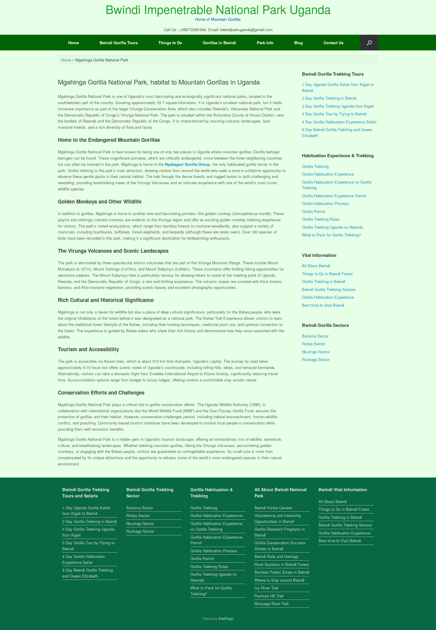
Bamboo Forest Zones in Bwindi (281, 572)
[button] (369, 42)
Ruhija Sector (313, 343)
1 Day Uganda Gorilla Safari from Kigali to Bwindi (86, 510)
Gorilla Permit (313, 211)
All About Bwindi (316, 265)
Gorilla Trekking (315, 166)
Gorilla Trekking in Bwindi (323, 281)
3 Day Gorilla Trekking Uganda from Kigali (338, 106)
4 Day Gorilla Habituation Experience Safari (339, 122)
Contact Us (333, 42)
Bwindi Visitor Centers (273, 507)
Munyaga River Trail (271, 603)
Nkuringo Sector (316, 351)
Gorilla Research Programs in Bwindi (279, 532)
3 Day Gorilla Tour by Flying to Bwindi (334, 114)
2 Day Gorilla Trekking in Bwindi (329, 98)
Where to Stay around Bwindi (279, 580)
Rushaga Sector (316, 359)
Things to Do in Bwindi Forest (327, 273)
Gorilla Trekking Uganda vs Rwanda (332, 227)
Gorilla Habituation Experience (328, 174)
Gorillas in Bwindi (219, 42)
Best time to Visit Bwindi (323, 305)
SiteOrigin (225, 618)
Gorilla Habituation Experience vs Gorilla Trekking (216, 526)
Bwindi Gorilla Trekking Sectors (329, 289)
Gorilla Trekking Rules (321, 219)
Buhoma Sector (315, 336)
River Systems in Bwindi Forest (281, 564)
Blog (298, 42)
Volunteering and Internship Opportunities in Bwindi (277, 518)
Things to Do (170, 42)
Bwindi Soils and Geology (276, 556)
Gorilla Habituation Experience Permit (334, 195)
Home (73, 42)
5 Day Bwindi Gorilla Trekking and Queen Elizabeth (87, 573)
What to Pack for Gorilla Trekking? (331, 235)
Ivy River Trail (266, 588)
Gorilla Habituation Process (325, 203)
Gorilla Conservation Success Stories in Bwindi (279, 545)
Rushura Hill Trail (269, 596)
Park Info (265, 42)
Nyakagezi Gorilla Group (187, 164)
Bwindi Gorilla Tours (119, 42)
